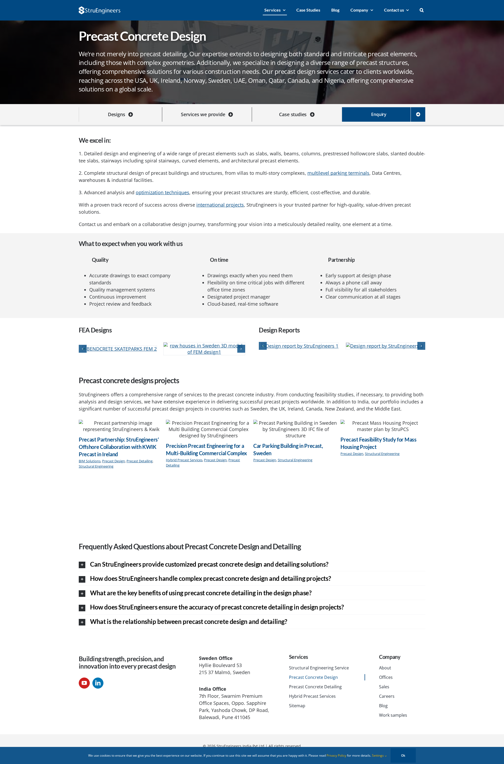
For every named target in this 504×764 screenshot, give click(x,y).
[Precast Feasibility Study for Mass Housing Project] (382, 427)
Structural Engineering (96, 467)
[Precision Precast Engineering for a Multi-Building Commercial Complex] (208, 430)
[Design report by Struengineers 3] (384, 345)
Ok (403, 755)
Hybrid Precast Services (184, 461)
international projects (220, 205)
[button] (421, 10)
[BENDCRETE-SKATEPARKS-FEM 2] (94, 349)
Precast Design (113, 462)
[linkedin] (97, 684)
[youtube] (84, 684)
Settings (378, 755)
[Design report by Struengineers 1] (299, 345)
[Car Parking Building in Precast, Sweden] (295, 430)
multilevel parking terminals (338, 173)
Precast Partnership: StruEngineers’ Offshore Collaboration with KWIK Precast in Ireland (119, 447)
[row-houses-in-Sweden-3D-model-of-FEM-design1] (178, 349)
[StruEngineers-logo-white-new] (100, 9)
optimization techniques (162, 192)
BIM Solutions (90, 462)
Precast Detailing (140, 462)
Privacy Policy (336, 755)
